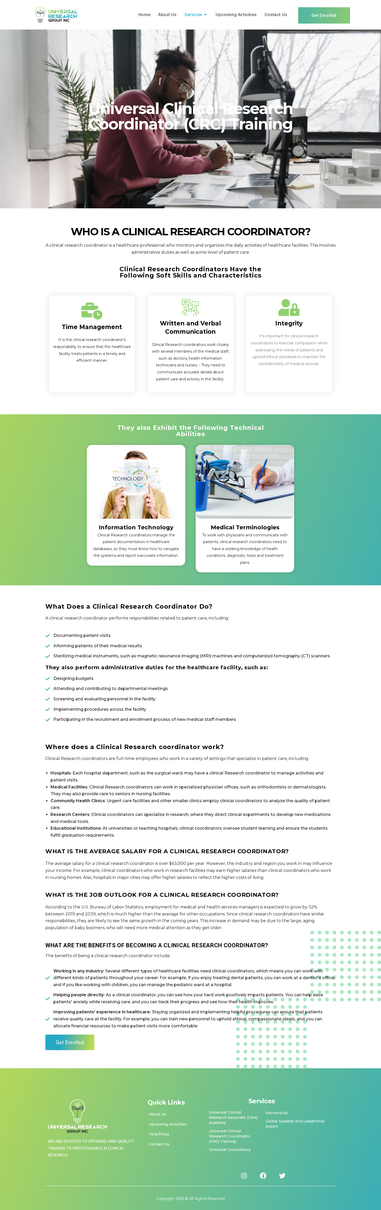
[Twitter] (282, 1175)
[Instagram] (243, 1175)
